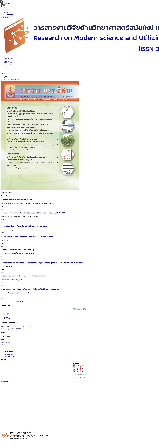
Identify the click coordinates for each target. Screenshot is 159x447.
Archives (6, 61)
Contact (6, 68)
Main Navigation (8, 2)
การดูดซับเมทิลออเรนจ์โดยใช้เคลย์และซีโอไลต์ (16, 200)
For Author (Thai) (8, 354)
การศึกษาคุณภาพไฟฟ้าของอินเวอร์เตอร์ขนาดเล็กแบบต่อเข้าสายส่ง (23, 276)
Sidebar (6, 5)
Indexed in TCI (5, 326)
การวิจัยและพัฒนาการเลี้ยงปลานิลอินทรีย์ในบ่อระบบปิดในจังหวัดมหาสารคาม (27, 236)
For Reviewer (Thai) (9, 356)
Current (6, 60)
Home (5, 57)
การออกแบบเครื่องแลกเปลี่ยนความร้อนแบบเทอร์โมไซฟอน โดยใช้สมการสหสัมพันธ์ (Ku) (30, 289)
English (6, 317)
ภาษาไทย (10, 14)
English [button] (6, 12)
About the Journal (8, 58)
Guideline (3, 345)
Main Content (7, 3)
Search (3, 73)
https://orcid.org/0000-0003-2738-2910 (11, 329)
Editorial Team (8, 64)
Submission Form (5, 342)
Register (6, 8)
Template (3, 339)
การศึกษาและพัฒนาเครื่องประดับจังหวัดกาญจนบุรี (17, 250)
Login (5, 9)
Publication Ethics (8, 63)
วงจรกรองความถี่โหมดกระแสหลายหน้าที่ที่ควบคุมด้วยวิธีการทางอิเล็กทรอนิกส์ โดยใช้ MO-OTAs (33, 213)
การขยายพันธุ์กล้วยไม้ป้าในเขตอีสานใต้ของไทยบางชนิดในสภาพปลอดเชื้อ (25, 226)
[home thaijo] (79, 310)
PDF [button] (2, 209)
